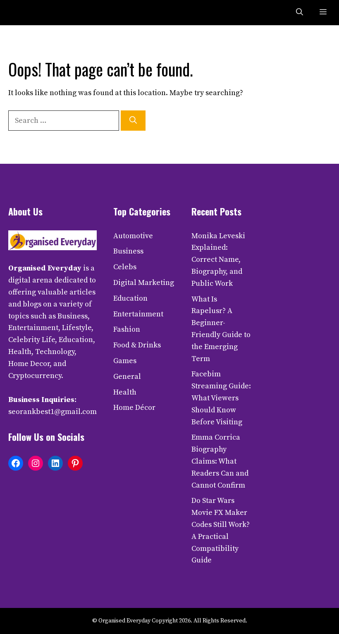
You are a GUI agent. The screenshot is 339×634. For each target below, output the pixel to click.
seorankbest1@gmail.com (52, 411)
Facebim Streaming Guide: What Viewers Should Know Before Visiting (221, 397)
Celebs (124, 267)
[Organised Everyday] (25, 12)
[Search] (133, 120)
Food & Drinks (137, 345)
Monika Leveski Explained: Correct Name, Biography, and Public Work (218, 259)
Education (130, 298)
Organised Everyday (44, 268)
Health (124, 392)
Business (128, 251)
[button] (299, 12)
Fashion (126, 329)
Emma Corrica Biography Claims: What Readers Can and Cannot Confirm (219, 461)
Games (124, 361)
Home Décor (134, 407)
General (127, 376)
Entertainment (138, 314)
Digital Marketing (143, 282)
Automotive (133, 236)
